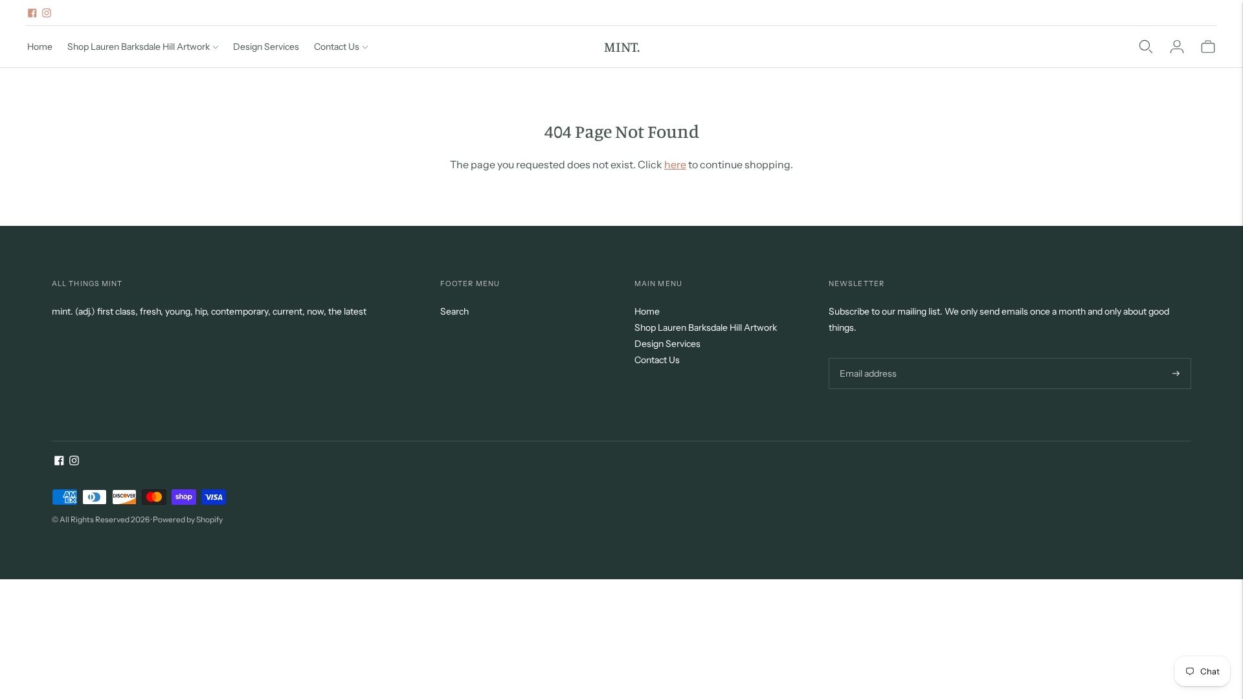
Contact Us (336, 46)
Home (39, 46)
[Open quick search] (1146, 46)
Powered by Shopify (188, 519)
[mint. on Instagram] (46, 12)
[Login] (1177, 46)
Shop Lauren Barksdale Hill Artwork (138, 46)
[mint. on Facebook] (32, 12)
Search (454, 311)
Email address (866, 357)
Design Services (266, 46)
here (675, 164)
